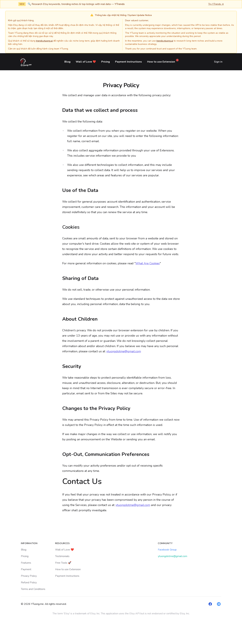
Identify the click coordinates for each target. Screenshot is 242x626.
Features (26, 563)
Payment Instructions (128, 62)
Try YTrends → (216, 4)
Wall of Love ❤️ (86, 62)
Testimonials (62, 556)
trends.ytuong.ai (44, 40)
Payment (26, 569)
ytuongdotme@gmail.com (123, 351)
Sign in (218, 62)
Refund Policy (29, 582)
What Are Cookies (147, 263)
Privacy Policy (29, 576)
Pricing (105, 62)
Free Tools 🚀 (63, 563)
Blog (67, 62)
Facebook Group (167, 549)
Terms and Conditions (33, 589)
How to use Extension (68, 569)
